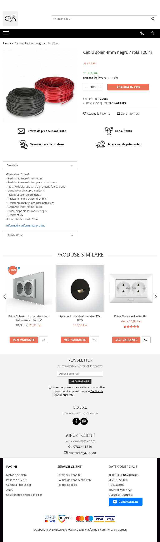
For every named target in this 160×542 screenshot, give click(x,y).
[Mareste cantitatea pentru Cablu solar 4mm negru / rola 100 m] (100, 87)
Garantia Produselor (18, 485)
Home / (8, 43)
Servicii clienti (70, 466)
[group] (40, 85)
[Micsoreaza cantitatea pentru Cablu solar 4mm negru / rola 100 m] (86, 87)
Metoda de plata (16, 475)
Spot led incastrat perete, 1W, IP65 (80, 318)
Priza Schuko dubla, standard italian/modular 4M (28, 318)
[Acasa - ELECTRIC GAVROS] (24, 18)
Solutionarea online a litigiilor (24, 495)
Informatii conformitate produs (25, 225)
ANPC (9, 490)
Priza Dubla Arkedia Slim (131, 316)
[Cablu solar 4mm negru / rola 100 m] (40, 85)
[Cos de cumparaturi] (152, 33)
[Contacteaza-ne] (142, 33)
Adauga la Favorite (98, 113)
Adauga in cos (128, 87)
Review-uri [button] (14, 235)
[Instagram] (84, 421)
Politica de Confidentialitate (75, 480)
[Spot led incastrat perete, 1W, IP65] (80, 288)
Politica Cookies (67, 485)
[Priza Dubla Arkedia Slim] (131, 288)
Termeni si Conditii (69, 475)
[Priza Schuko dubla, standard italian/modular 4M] (28, 288)
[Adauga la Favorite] (43, 340)
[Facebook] (76, 421)
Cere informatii (130, 113)
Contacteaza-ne (128, 501)
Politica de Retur (16, 480)
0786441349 (82, 446)
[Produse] (6, 34)
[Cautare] (153, 18)
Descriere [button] (12, 165)
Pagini (11, 466)
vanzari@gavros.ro (82, 453)
